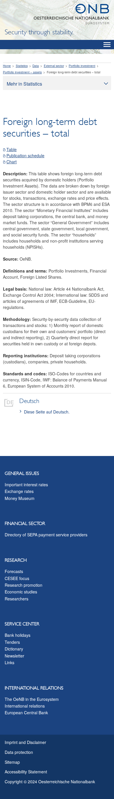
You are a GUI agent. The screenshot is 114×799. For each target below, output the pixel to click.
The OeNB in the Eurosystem (32, 699)
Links (9, 662)
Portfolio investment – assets (22, 72)
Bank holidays (17, 635)
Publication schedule (25, 155)
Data (35, 66)
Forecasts (14, 571)
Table (11, 149)
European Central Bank (26, 712)
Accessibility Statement (26, 772)
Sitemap (12, 762)
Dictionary (14, 649)
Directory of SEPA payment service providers (46, 535)
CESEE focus (17, 578)
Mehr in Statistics (24, 83)
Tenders (12, 642)
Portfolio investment (82, 66)
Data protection (19, 752)
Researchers (16, 599)
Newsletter (14, 656)
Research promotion (23, 585)
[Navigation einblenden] (107, 44)
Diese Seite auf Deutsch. (47, 412)
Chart (11, 162)
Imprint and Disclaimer (25, 742)
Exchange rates (19, 491)
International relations (25, 706)
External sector (54, 66)
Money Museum (19, 498)
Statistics (22, 66)
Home (7, 66)
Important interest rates (26, 484)
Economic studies (21, 592)
